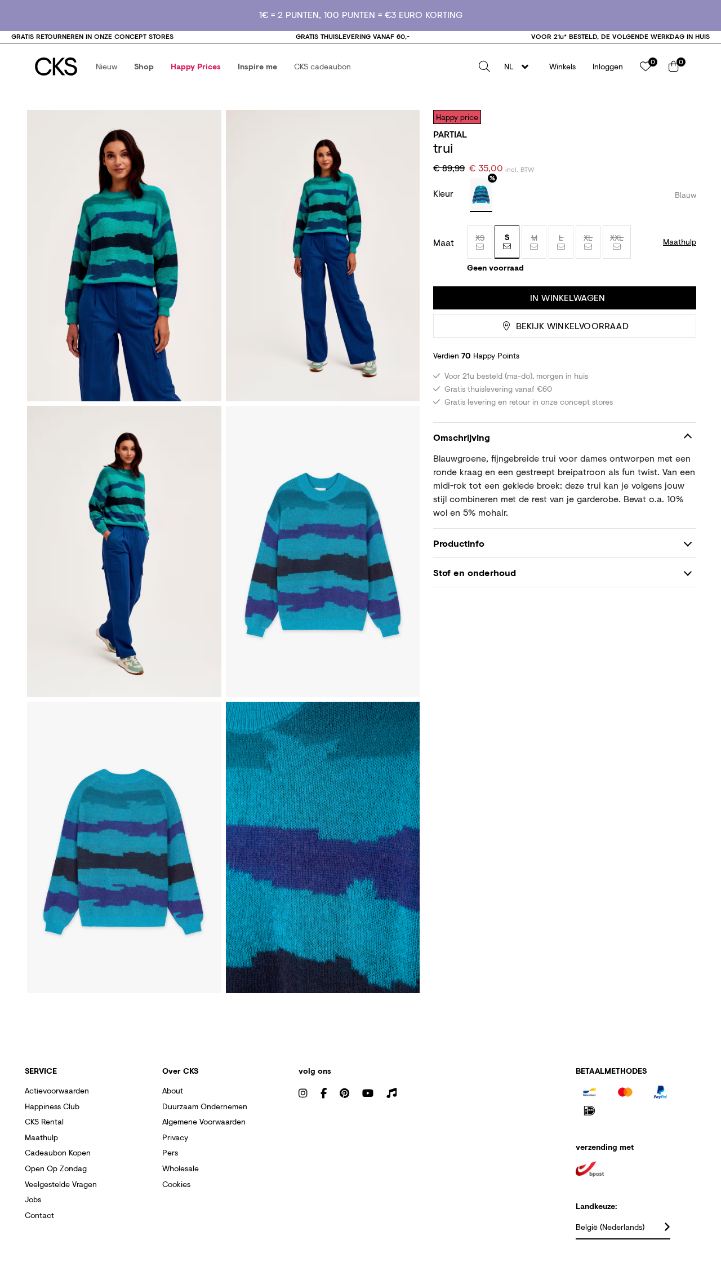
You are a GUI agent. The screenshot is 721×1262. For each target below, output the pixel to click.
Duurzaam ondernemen (204, 1106)
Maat (443, 242)
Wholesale (180, 1168)
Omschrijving (461, 437)
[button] (106, 66)
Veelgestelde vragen (61, 1184)
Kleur (444, 193)
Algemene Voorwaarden (204, 1121)
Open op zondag (56, 1168)
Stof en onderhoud (474, 572)
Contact (39, 1215)
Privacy (175, 1137)
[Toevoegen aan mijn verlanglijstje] (679, 116)
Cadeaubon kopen (58, 1152)
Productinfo (458, 543)
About (172, 1090)
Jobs (33, 1199)
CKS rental (44, 1121)
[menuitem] (106, 66)
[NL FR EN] (520, 66)
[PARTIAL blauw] (481, 195)
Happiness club (52, 1106)
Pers (170, 1152)
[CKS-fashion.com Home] (56, 66)
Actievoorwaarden (57, 1090)
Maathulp (41, 1137)
